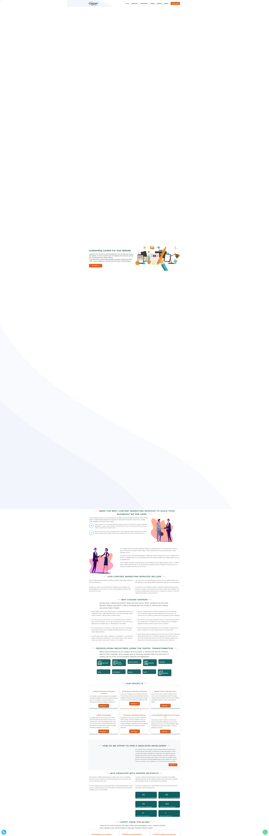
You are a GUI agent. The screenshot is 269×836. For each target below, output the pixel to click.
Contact (159, 3)
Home (127, 3)
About (153, 3)
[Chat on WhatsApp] (265, 832)
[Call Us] (3, 832)
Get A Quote (175, 3)
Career (166, 3)
